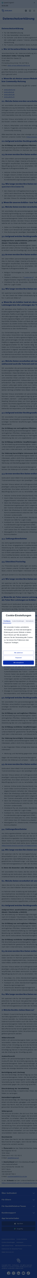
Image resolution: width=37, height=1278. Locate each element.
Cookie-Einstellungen (18, 621)
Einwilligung (6, 621)
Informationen (30, 621)
